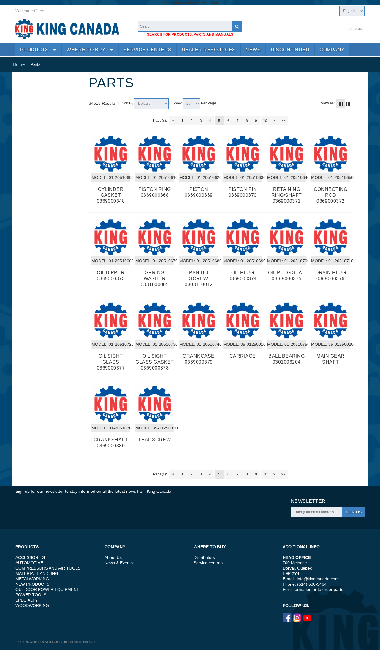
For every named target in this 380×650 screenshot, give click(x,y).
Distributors (204, 557)
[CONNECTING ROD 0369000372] (330, 153)
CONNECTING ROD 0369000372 (331, 195)
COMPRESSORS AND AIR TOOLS (47, 568)
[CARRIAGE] (242, 320)
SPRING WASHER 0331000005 (155, 278)
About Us (113, 557)
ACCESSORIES (30, 557)
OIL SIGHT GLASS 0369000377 (111, 361)
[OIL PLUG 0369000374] (242, 237)
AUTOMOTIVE (29, 562)
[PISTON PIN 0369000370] (242, 153)
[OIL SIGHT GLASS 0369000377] (110, 320)
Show (177, 103)
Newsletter (308, 501)
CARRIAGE (242, 356)
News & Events (118, 562)
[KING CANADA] (67, 29)
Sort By (127, 103)
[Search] (237, 26)
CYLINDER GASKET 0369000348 (111, 195)
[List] (348, 103)
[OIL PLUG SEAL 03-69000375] (286, 237)
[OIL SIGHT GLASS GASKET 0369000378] (154, 320)
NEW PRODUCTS (32, 584)
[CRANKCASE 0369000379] (198, 320)
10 (265, 121)
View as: (328, 103)
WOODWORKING (32, 605)
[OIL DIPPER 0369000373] (110, 237)
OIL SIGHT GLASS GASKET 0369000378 (154, 361)
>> (283, 121)
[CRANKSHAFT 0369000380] (110, 404)
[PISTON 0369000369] (198, 153)
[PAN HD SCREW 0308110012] (198, 237)
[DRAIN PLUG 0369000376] (330, 237)
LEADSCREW (155, 439)
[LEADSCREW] (154, 404)
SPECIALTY (26, 600)
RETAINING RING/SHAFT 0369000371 (286, 195)
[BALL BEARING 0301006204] (286, 320)
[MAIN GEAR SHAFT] (330, 320)
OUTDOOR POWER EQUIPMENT (47, 589)
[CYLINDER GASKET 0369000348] (110, 153)
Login (357, 29)
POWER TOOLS (30, 594)
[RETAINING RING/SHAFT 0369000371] (286, 153)
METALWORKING (32, 578)
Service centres (208, 562)
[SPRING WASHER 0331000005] (154, 237)
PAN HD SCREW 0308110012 (199, 278)
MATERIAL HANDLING (36, 573)
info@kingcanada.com (318, 578)
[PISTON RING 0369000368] (154, 153)
